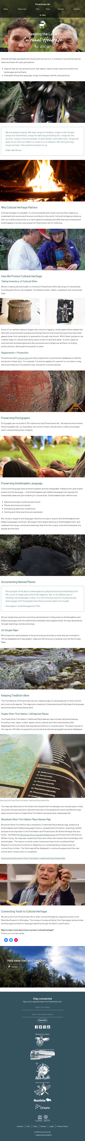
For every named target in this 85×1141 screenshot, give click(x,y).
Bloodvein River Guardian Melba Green (37, 834)
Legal (51, 1126)
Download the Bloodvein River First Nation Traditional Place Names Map (33, 858)
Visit (28, 1126)
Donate (15, 966)
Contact (20, 1126)
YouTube (48, 1027)
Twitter (40, 1027)
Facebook (36, 1027)
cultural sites (23, 358)
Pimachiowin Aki (42, 4)
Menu (44, 15)
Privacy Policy (62, 1126)
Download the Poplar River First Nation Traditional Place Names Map (24, 800)
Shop (35, 1126)
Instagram (44, 1027)
